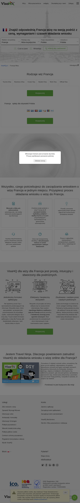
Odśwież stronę (40, 161)
